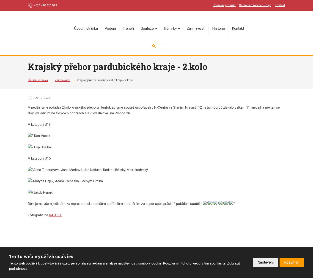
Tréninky (170, 28)
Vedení (110, 28)
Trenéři (128, 28)
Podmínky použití (224, 5)
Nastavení (266, 262)
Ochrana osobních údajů (255, 5)
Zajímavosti (196, 28)
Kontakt (280, 5)
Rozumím (291, 262)
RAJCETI (55, 215)
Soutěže (147, 28)
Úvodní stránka (86, 28)
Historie (218, 28)
